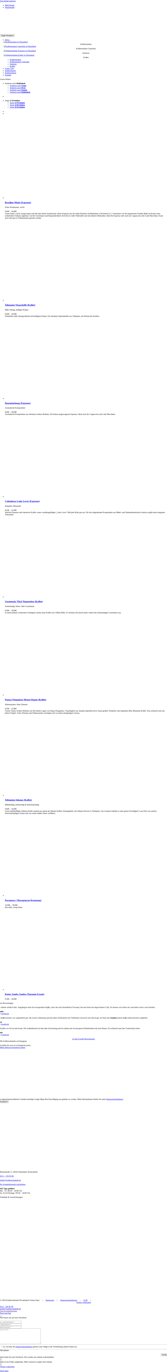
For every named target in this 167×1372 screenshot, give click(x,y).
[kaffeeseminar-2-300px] (16, 42)
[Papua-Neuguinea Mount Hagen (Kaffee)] (35, 695)
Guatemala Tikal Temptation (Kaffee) (24, 601)
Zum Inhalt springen (8, 1)
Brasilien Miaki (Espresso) (18, 202)
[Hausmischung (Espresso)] (35, 398)
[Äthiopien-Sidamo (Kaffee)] (35, 795)
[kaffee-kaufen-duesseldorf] (19, 55)
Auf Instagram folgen (17, 1047)
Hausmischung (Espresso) (18, 403)
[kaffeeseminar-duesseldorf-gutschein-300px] (20, 46)
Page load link (5, 1313)
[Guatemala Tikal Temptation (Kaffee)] (35, 597)
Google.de (5, 1014)
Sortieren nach (18, 86)
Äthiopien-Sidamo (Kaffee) (18, 800)
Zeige (17, 103)
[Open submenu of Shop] (10, 40)
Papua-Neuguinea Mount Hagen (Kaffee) (25, 699)
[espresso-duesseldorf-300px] (20, 51)
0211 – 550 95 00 (7, 1176)
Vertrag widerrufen (83, 1302)
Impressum (50, 1300)
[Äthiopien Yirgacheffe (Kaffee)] (35, 300)
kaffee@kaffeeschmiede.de (10, 1180)
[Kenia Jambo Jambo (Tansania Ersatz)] (35, 989)
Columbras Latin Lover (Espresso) (22, 501)
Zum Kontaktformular (8, 1311)
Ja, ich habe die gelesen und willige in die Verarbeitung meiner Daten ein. (40, 1347)
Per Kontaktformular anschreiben (13, 1184)
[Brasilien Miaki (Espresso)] (35, 198)
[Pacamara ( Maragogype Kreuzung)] (35, 895)
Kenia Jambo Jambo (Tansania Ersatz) (24, 994)
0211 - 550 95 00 (6, 1307)
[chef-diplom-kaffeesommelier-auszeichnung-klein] (12, 1271)
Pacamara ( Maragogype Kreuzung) (23, 900)
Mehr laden (4, 1047)
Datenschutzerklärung (114, 1099)
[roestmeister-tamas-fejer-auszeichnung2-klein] (12, 1236)
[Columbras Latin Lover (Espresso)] (35, 496)
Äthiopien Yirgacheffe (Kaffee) (20, 305)
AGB (85, 1300)
